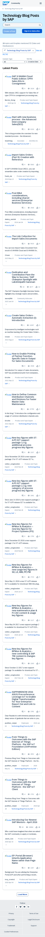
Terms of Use (33, 913)
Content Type (7, 59)
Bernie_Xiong (10, 100)
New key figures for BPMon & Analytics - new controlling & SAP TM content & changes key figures (23, 654)
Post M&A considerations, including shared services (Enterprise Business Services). (22, 198)
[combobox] (22, 25)
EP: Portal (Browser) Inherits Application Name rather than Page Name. (23, 859)
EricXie (7, 377)
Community (15, 3)
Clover (7, 255)
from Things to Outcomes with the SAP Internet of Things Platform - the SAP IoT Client (24, 784)
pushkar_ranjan (11, 723)
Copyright (11, 919)
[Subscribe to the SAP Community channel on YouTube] (24, 907)
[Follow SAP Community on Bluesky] (20, 907)
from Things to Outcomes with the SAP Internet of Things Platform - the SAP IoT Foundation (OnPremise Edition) (24, 743)
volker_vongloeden (12, 464)
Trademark (11, 926)
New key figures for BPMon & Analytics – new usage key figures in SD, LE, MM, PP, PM (24, 568)
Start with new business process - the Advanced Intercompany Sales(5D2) (24, 121)
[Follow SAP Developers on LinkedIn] (28, 907)
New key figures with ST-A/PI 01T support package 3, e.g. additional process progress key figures (24, 442)
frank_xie (8, 176)
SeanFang (8, 141)
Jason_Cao (9, 839)
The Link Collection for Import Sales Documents (24, 237)
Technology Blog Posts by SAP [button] (19, 50)
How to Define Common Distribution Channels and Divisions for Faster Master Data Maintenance (24, 399)
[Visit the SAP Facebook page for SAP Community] (16, 907)
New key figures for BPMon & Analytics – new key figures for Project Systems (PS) (23, 528)
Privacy (11, 913)
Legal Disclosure (34, 919)
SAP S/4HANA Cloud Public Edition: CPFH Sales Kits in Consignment (22, 80)
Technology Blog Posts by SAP (14, 8)
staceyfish (8, 298)
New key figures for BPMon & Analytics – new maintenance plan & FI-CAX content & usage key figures (24, 610)
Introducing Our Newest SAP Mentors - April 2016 (24, 821)
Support (34, 926)
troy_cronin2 (10, 879)
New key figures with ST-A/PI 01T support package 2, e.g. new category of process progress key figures (24, 486)
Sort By (29, 59)
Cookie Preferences (11, 932)
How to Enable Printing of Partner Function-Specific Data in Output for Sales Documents (23, 357)
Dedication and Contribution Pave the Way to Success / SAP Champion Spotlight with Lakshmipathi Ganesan (24, 277)
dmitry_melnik (10, 219)
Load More (22, 894)
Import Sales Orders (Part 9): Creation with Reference (23, 157)
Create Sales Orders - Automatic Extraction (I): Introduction (24, 317)
